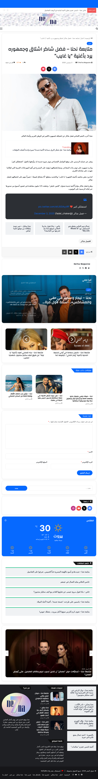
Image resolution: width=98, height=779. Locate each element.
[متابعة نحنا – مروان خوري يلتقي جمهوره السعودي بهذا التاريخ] (57, 696)
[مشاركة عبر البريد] (70, 252)
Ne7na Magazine (85, 62)
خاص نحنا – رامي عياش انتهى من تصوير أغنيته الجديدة (68, 10)
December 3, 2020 (44, 213)
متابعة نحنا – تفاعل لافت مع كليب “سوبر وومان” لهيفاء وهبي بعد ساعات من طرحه (51, 675)
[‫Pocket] (43, 69)
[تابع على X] (78, 62)
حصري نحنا (45, 775)
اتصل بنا (5, 775)
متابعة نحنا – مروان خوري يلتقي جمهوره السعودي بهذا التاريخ (42, 697)
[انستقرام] (80, 268)
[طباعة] (64, 252)
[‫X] (49, 69)
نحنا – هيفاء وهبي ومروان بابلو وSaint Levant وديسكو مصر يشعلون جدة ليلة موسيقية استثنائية (79, 398)
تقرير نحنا (28, 775)
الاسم (90, 452)
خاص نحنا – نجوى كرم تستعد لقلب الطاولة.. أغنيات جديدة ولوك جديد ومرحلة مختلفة (42, 727)
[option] (49, 299)
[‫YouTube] (78, 508)
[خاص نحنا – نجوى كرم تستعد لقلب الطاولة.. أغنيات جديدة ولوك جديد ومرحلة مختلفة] (57, 725)
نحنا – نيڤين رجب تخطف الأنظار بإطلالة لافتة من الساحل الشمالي (20, 395)
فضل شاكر (85, 241)
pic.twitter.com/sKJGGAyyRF (53, 206)
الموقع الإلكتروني (41, 462)
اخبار (82, 38)
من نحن (12, 775)
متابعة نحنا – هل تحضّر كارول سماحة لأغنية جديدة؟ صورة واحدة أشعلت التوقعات (42, 150)
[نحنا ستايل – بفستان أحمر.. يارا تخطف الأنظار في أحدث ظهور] (57, 710)
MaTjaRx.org (45, 771)
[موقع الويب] (88, 268)
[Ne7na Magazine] (49, 19)
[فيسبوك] (54, 69)
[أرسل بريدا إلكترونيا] (76, 62)
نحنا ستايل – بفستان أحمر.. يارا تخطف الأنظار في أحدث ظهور (42, 711)
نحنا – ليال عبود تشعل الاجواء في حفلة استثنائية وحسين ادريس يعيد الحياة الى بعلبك (50, 398)
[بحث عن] (97, 28)
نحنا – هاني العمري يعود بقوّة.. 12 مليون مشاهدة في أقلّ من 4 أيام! (66, 300)
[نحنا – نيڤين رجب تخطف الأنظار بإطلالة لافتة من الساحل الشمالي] (18, 383)
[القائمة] (1, 28)
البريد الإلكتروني (87, 462)
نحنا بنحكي (54, 775)
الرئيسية (88, 38)
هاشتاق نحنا (36, 775)
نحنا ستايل (19, 775)
